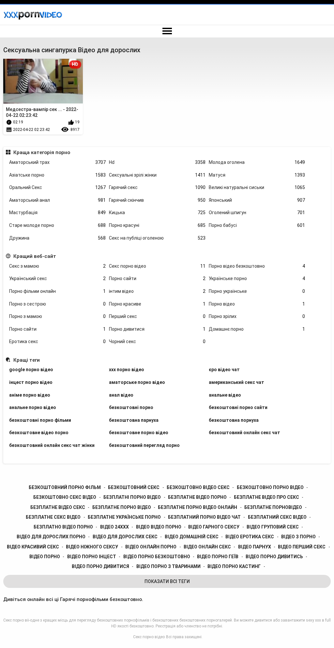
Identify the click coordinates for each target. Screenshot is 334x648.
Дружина (57, 238)
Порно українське (257, 291)
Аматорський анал (57, 200)
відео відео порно (158, 526)
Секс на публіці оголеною (157, 238)
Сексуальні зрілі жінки (157, 175)
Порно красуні (157, 225)
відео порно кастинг (234, 566)
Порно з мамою (57, 316)
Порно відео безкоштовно (257, 266)
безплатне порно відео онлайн (197, 507)
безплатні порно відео (132, 497)
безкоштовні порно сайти (238, 407)
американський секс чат (236, 382)
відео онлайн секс (207, 546)
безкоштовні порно (131, 407)
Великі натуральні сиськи (257, 187)
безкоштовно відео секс (198, 487)
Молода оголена (257, 162)
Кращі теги (26, 360)
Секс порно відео (157, 266)
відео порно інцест (91, 556)
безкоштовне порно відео (138, 432)
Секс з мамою (57, 266)
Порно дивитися (157, 329)
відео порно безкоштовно (156, 556)
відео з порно (298, 536)
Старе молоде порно (57, 225)
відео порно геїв (217, 556)
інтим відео (157, 291)
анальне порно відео (32, 407)
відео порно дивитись (274, 556)
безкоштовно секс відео (64, 497)
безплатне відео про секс (266, 497)
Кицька (157, 212)
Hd (157, 162)
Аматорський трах (57, 162)
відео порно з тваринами (168, 566)
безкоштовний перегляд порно (144, 445)
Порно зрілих (257, 316)
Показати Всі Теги (167, 581)
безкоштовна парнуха (134, 420)
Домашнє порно (257, 329)
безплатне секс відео (53, 517)
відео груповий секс (273, 526)
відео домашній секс (192, 536)
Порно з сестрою (57, 304)
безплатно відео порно (63, 526)
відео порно (44, 556)
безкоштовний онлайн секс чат (244, 432)
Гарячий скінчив (157, 200)
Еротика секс (57, 341)
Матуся (257, 175)
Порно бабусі (257, 225)
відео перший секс (302, 546)
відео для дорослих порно (51, 536)
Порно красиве (157, 304)
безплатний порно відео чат (204, 517)
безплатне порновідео (273, 507)
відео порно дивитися (100, 566)
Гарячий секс (157, 187)
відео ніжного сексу (92, 546)
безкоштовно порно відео (270, 487)
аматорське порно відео (137, 382)
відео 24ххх (114, 526)
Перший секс (157, 316)
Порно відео (257, 304)
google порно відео (31, 369)
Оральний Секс (57, 187)
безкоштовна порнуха (234, 420)
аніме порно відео (29, 395)
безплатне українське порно (124, 517)
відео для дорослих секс (125, 536)
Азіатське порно (57, 175)
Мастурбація (57, 212)
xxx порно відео (126, 369)
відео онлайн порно (150, 546)
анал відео (121, 395)
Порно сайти (157, 278)
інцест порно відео (31, 382)
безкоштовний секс (133, 487)
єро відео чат (224, 369)
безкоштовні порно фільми (40, 420)
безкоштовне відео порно (38, 432)
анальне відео (225, 395)
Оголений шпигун (257, 212)
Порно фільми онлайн (57, 291)
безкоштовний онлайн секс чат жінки (52, 445)
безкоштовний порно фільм (65, 487)
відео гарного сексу (213, 526)
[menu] (167, 31)
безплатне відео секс (57, 507)
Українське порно (257, 278)
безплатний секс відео (277, 517)
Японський (257, 200)
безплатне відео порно (197, 497)
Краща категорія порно (41, 152)
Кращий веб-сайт (34, 256)
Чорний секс (157, 341)
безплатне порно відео (121, 507)
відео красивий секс (33, 546)
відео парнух (254, 546)
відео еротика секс (249, 536)
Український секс (57, 278)
